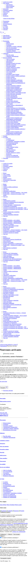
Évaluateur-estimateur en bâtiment (11, 260)
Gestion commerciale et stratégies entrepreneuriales (11, 212)
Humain (5, 177)
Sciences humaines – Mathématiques (12, 223)
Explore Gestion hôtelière (12, 127)
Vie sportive (9, 73)
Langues (5, 188)
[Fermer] (1, 341)
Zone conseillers (3, 458)
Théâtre (5, 185)
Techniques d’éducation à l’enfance (11, 231)
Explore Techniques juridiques (13, 85)
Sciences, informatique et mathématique (13, 243)
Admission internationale (12, 56)
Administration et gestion (9, 200)
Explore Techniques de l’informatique (15, 108)
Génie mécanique (7, 256)
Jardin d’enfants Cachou (12, 147)
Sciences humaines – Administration (12, 205)
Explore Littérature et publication (14, 80)
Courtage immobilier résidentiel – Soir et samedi (15, 315)
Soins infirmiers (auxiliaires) (10, 248)
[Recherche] (2, 33)
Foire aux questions (4, 446)
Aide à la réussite (10, 59)
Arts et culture (6, 174)
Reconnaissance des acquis (12, 49)
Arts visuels (6, 189)
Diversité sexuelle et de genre (13, 63)
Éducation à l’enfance (8, 224)
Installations (9, 145)
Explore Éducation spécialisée (13, 94)
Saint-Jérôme (3, 504)
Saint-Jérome (9, 4)
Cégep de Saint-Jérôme (8, 18)
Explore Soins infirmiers (12, 101)
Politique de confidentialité (9, 497)
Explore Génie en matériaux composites (16, 109)
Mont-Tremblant (10, 6)
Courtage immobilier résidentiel (11, 214)
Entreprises (6, 9)
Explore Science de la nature (13, 102)
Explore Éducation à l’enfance (13, 91)
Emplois (5, 25)
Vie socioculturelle (10, 71)
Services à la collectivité (12, 155)
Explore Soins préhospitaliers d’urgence (16, 124)
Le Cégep (5, 26)
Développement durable (12, 143)
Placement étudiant (10, 66)
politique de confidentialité (18, 531)
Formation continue (8, 10)
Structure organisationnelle (12, 156)
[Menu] (5, 33)
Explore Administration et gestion (14, 81)
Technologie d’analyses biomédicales (12, 239)
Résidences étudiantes (11, 69)
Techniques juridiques (8, 203)
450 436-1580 (3, 412)
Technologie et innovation (9, 180)
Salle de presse (3, 455)
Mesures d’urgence (11, 150)
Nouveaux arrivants (8, 390)
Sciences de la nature (8, 242)
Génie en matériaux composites (10, 254)
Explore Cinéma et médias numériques (15, 76)
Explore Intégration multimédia (13, 112)
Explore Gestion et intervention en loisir (16, 92)
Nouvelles (5, 28)
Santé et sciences (7, 178)
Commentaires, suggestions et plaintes (15, 141)
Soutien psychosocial (11, 70)
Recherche (5, 16)
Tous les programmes (11, 48)
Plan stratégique (10, 151)
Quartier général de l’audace (13, 67)
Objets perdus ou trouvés (5, 401)
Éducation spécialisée (8, 227)
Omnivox (5, 13)
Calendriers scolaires (4, 440)
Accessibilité (2, 464)
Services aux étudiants (5, 467)
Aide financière (10, 60)
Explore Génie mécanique (12, 110)
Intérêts (8, 42)
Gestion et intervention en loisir (10, 225)
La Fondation (9, 148)
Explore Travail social (11, 95)
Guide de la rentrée (7, 2)
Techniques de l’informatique (10, 253)
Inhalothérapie (6, 238)
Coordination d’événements (10, 206)
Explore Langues (10, 77)
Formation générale (11, 50)
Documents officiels (11, 144)
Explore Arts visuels (11, 78)
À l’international (10, 140)
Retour (4, 173)
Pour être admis (10, 55)
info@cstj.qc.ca (4, 415)
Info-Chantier (9, 103)
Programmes (6, 21)
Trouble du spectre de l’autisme (10, 232)
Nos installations (7, 491)
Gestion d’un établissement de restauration (13, 202)
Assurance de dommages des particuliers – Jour (14, 207)
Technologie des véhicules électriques (12, 259)
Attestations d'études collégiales (11, 428)
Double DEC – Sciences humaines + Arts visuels (15, 192)
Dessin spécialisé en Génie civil (11, 321)
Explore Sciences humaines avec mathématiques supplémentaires (14, 89)
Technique (8, 45)
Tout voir (5, 181)
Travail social (6, 228)
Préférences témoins (5, 512)
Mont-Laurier (9, 7)
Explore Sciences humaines (13, 87)
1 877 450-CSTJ (4, 414)
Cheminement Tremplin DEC (13, 52)
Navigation (3, 387)
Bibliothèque (9, 62)
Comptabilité (6, 319)
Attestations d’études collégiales (14, 46)
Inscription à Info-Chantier (12, 74)
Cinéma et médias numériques (10, 187)
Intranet (5, 14)
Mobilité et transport (11, 64)
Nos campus (6, 3)
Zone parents (3, 461)
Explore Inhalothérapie (11, 96)
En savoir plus (3, 381)
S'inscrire (5, 29)
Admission (5, 22)
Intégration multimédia (8, 257)
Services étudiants (7, 24)
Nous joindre (6, 11)
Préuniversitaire (10, 43)
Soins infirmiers (7, 241)
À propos (8, 138)
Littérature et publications (9, 191)
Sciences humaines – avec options (11, 220)
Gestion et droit (7, 176)
